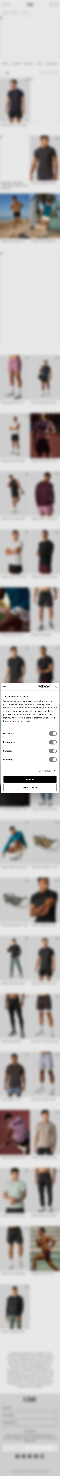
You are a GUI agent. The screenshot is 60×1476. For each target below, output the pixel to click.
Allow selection (30, 787)
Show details (45, 771)
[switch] (53, 742)
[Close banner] (56, 687)
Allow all (30, 779)
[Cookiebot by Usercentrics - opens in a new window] (38, 686)
